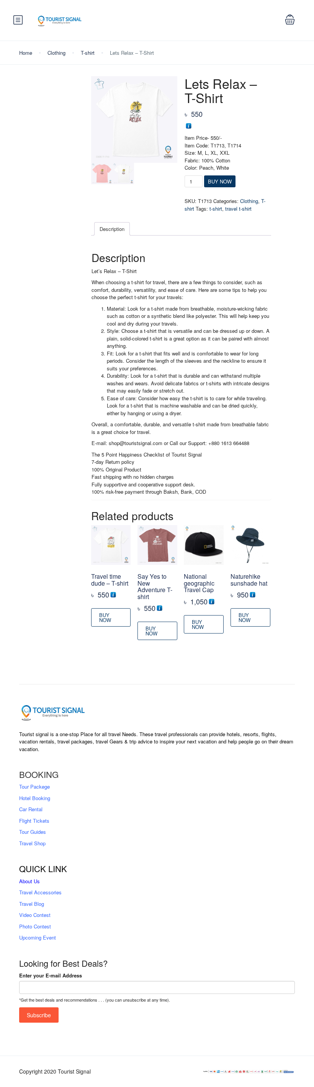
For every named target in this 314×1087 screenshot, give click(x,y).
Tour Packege (34, 786)
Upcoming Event (37, 937)
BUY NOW (220, 181)
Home (25, 52)
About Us (29, 881)
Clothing (56, 52)
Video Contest (35, 914)
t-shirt (215, 208)
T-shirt (88, 52)
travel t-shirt (238, 208)
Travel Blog (31, 903)
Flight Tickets (34, 820)
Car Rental (31, 809)
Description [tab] (112, 228)
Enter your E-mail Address (50, 975)
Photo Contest (35, 926)
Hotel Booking (34, 798)
